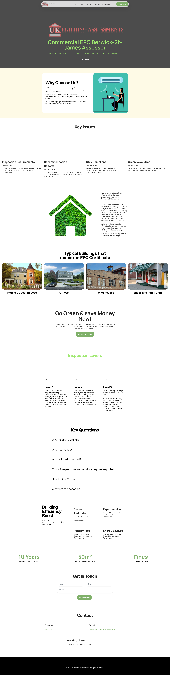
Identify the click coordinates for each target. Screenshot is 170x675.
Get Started (122, 4)
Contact (97, 4)
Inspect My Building (85, 334)
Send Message (84, 597)
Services (89, 4)
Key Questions (106, 4)
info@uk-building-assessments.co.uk (101, 629)
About (81, 4)
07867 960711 (49, 629)
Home (74, 4)
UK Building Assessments (57, 4)
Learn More (85, 59)
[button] (85, 440)
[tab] (85, 440)
